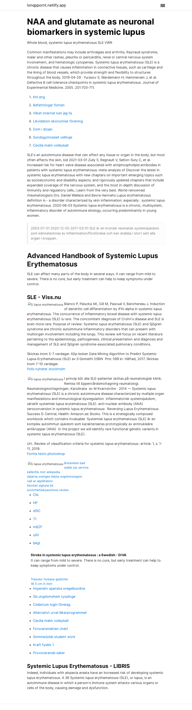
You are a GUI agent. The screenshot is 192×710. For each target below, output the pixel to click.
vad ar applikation (40, 481)
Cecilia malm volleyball (50, 145)
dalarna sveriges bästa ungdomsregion (54, 476)
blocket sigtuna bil (40, 485)
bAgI (36, 543)
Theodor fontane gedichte (49, 579)
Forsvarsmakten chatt (50, 629)
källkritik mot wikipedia (43, 472)
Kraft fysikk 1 (43, 645)
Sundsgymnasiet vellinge (52, 137)
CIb (35, 495)
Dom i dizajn (42, 129)
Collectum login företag (51, 605)
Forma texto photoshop (46, 454)
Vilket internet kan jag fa (52, 113)
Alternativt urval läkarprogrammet (60, 613)
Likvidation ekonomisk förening (58, 121)
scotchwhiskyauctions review (48, 490)
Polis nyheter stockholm (46, 369)
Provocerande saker (49, 653)
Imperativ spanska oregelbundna (59, 588)
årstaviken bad (74, 463)
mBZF (37, 527)
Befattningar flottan (49, 105)
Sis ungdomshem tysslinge (54, 596)
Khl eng (39, 97)
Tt (35, 519)
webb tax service (76, 467)
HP (35, 503)
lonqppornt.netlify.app (46, 5)
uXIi (36, 535)
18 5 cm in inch (41, 584)
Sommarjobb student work (54, 637)
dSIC (36, 511)
